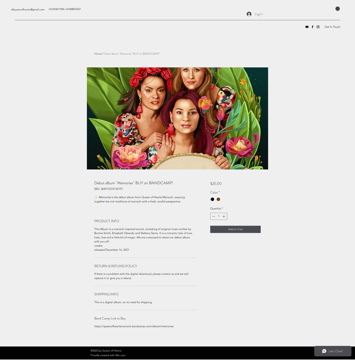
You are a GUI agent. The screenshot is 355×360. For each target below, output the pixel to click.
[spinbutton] (219, 216)
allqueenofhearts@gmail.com (28, 9)
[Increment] (224, 216)
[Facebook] (312, 27)
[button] (337, 8)
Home (98, 53)
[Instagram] (318, 27)
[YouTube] (307, 27)
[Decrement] (213, 216)
